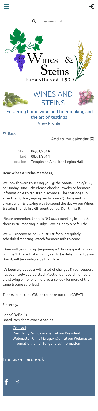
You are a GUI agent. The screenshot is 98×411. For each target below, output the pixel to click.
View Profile (49, 122)
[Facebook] (6, 382)
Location (19, 161)
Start (22, 151)
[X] (17, 382)
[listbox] (73, 139)
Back (12, 133)
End (23, 156)
